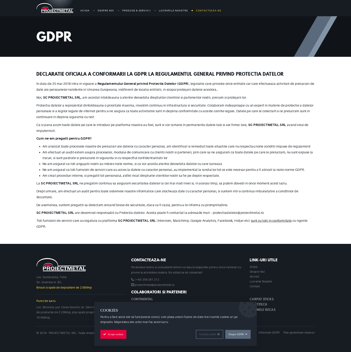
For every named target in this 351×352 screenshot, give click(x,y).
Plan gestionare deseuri (299, 332)
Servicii (254, 276)
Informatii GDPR (269, 332)
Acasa (85, 10)
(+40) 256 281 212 (147, 279)
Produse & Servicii (136, 10)
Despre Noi (106, 10)
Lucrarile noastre (173, 10)
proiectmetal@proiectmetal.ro (154, 284)
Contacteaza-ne (208, 10)
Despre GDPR (236, 334)
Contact (255, 286)
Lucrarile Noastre (261, 281)
